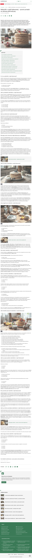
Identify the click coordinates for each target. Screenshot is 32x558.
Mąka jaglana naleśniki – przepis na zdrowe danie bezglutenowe (17, 422)
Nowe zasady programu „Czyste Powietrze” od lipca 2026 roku (9, 547)
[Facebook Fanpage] (17, 1)
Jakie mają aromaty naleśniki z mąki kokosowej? (8, 72)
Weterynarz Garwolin (6, 529)
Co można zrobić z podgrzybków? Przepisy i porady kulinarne (14, 495)
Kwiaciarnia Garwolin (20, 528)
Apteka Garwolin (5, 528)
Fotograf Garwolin (19, 529)
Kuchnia (6, 7)
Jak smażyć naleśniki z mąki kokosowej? (7, 63)
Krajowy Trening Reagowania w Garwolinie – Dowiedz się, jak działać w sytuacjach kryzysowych (9, 542)
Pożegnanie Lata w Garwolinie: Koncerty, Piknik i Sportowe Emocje (24, 541)
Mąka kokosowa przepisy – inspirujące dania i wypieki (16, 159)
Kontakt (9, 554)
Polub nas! (3, 482)
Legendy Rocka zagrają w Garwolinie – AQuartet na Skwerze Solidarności (8, 550)
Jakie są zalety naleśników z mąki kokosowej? (8, 60)
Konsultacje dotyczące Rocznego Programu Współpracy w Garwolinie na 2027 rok (24, 547)
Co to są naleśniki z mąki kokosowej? (6, 54)
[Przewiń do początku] (30, 556)
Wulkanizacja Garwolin (6, 532)
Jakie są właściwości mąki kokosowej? (7, 57)
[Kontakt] (18, 1)
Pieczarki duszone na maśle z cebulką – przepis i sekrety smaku (14, 505)
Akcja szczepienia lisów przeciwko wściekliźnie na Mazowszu (8, 545)
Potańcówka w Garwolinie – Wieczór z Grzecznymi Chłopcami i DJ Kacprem (23, 550)
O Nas (12, 554)
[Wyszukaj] (20, 1)
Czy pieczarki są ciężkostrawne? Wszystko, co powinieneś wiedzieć (15, 498)
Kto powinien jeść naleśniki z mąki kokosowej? (8, 69)
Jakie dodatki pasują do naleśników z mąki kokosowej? (9, 66)
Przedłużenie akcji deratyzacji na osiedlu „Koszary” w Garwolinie (23, 545)
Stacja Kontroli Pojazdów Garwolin (22, 532)
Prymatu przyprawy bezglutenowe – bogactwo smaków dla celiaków (15, 518)
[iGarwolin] (3, 1)
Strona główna (2, 7)
